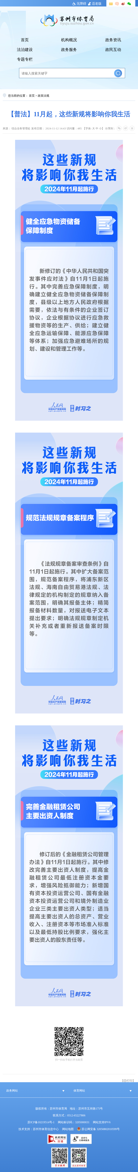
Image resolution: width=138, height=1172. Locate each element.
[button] (118, 73)
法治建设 (25, 49)
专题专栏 (25, 59)
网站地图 (68, 1129)
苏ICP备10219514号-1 (40, 1122)
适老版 (97, 3)
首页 (25, 39)
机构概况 (69, 39)
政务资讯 (113, 39)
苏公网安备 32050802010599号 (101, 1129)
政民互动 (113, 49)
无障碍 (81, 3)
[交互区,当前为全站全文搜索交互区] (69, 73)
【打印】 (128, 1080)
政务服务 (69, 49)
